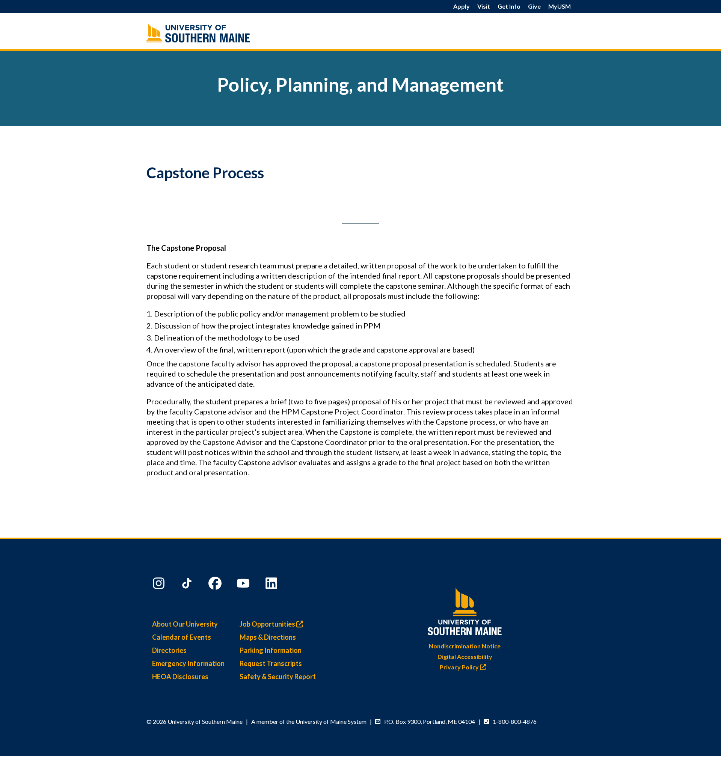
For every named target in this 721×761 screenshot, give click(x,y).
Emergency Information (188, 663)
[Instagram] (159, 585)
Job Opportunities (268, 624)
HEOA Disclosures (180, 676)
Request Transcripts (271, 663)
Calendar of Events (181, 637)
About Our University (185, 624)
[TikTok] (187, 585)
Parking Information (271, 650)
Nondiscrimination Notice (465, 645)
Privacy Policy (460, 667)
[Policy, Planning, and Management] (214, 32)
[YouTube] (244, 585)
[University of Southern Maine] (464, 610)
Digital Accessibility (464, 656)
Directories (169, 650)
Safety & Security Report (278, 676)
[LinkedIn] (272, 585)
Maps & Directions (268, 637)
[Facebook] (215, 585)
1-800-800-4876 (515, 721)
